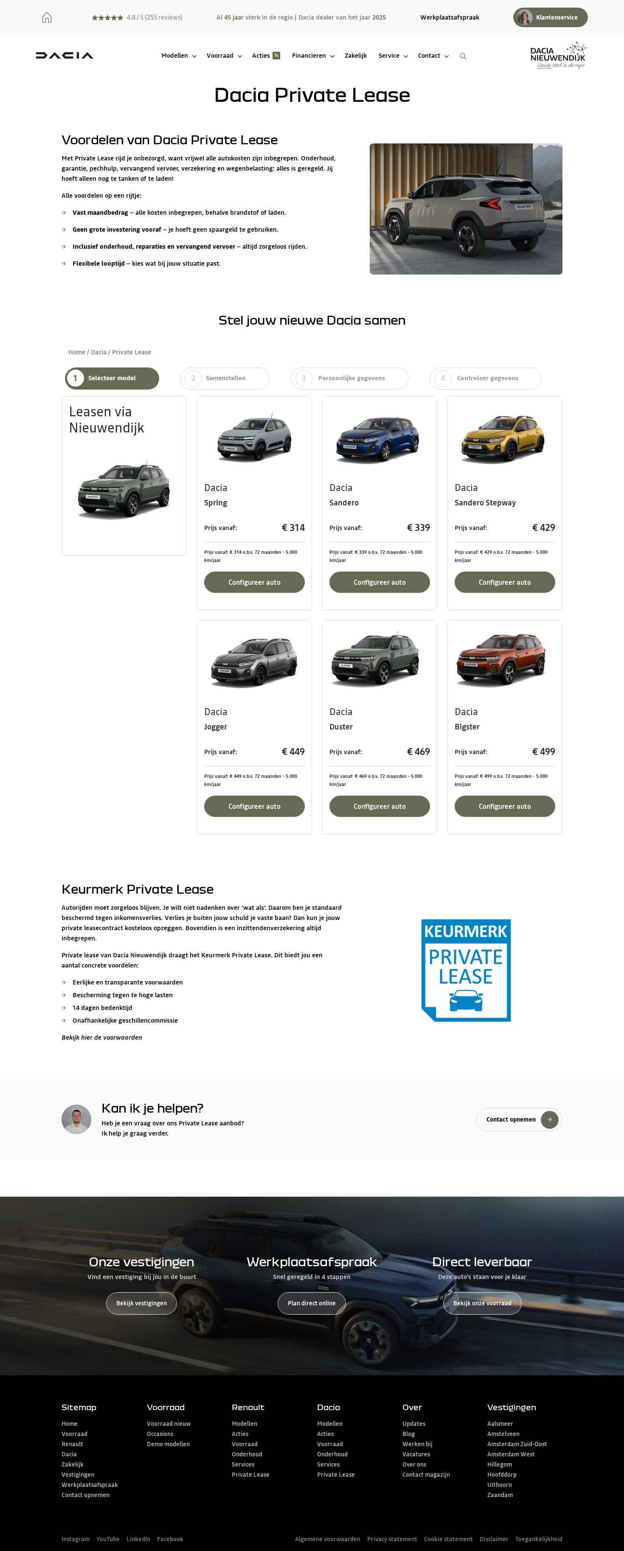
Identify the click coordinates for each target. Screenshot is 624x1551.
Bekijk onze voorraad (482, 1303)
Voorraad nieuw (169, 1423)
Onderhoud (247, 1454)
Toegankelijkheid (538, 1539)
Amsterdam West (511, 1454)
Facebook (170, 1539)
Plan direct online (312, 1303)
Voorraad (220, 55)
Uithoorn (499, 1485)
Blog (408, 1434)
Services (243, 1464)
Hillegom (499, 1464)
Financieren (309, 55)
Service (389, 55)
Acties (261, 55)
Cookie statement (448, 1539)
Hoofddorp (502, 1474)
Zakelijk (356, 55)
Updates (413, 1423)
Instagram (76, 1539)
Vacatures (416, 1454)
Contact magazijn (426, 1474)
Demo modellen (168, 1444)
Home (76, 352)
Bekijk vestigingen (141, 1303)
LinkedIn (138, 1539)
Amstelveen (503, 1434)
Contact (429, 55)
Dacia (99, 352)
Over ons (414, 1464)
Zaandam (500, 1495)
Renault (72, 1444)
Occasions (160, 1434)
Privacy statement (392, 1539)
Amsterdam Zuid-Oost (517, 1444)
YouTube (108, 1539)
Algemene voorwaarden (327, 1539)
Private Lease (251, 1474)
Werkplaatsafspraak (449, 17)
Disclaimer (494, 1539)
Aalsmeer (500, 1423)
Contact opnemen (86, 1495)
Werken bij (417, 1444)
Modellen (174, 55)
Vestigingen (78, 1474)
